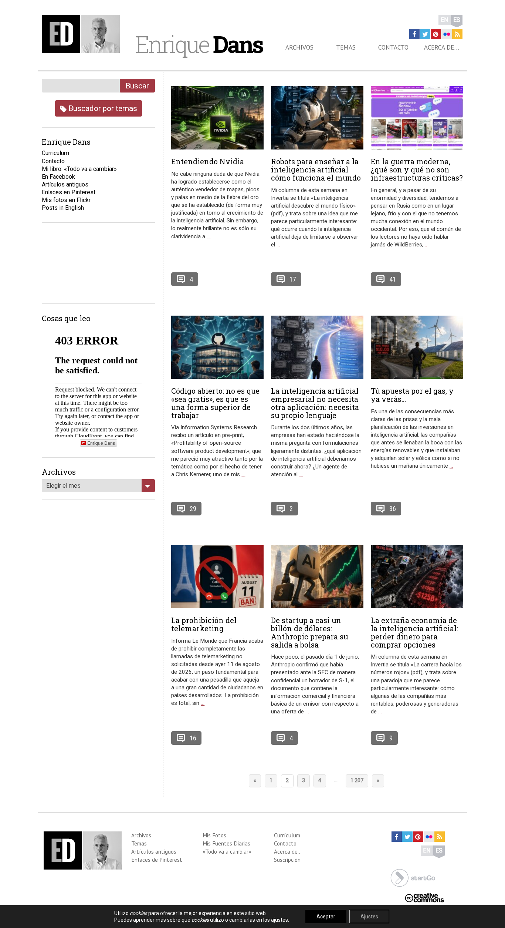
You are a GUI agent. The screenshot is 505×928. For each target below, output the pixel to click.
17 (292, 279)
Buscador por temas (102, 108)
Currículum (287, 835)
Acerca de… (441, 47)
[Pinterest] (436, 34)
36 (392, 508)
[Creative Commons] (424, 897)
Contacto (393, 47)
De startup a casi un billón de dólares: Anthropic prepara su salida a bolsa (309, 632)
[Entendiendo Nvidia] (217, 117)
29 (193, 508)
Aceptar (325, 916)
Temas (346, 47)
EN (444, 19)
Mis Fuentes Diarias (226, 843)
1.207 (356, 780)
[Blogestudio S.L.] (413, 877)
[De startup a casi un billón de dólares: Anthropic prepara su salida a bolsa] (317, 576)
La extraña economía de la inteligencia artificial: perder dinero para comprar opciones (414, 632)
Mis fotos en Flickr (66, 200)
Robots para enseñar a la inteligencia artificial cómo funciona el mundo (316, 169)
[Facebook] (414, 34)
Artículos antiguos (65, 184)
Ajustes (369, 916)
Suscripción (287, 859)
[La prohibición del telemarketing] (217, 576)
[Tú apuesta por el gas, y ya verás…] (417, 347)
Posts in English (63, 207)
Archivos (299, 47)
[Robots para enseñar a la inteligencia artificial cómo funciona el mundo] (317, 117)
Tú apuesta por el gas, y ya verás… (412, 395)
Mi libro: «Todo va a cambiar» (79, 168)
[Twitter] (425, 34)
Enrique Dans (101, 443)
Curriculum (55, 153)
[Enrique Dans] (83, 34)
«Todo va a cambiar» (227, 851)
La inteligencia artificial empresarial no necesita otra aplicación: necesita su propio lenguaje (315, 403)
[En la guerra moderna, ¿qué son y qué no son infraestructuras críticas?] (417, 117)
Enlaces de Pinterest (156, 859)
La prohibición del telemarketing (204, 624)
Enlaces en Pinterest (68, 192)
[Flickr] (446, 34)
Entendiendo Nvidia (207, 161)
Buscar (137, 85)
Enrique (198, 44)
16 (193, 738)
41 (392, 279)
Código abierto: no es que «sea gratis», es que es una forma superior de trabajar (215, 403)
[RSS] (457, 34)
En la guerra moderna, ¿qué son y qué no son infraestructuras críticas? (417, 169)
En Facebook (58, 176)
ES (456, 19)
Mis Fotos (214, 835)
